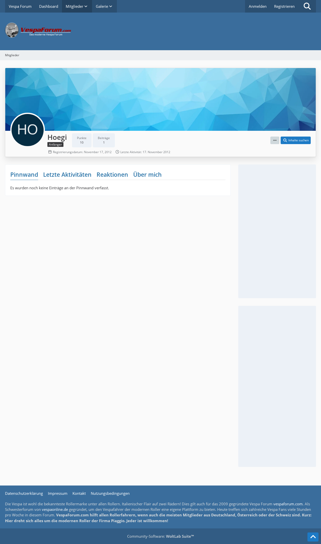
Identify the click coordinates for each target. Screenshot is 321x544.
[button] (274, 140)
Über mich (147, 174)
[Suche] (307, 6)
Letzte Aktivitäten (67, 174)
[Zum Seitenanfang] (312, 536)
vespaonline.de (55, 509)
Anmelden (258, 6)
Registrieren (284, 6)
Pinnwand (24, 174)
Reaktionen (112, 174)
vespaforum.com (288, 503)
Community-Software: (160, 536)
